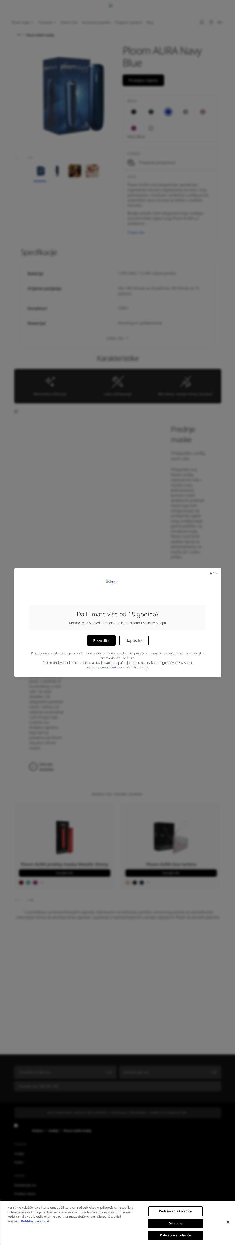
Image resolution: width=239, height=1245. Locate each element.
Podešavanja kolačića (175, 1211)
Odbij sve (175, 1223)
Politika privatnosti (35, 1221)
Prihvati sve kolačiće (175, 1235)
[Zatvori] (228, 1222)
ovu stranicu (110, 667)
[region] (117, 1223)
